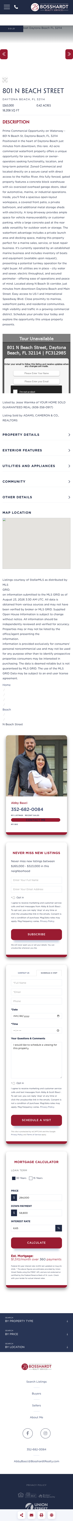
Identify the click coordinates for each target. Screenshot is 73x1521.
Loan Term (19, 1170)
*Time (14, 1024)
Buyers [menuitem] (36, 1393)
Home (7, 685)
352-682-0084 (17, 7)
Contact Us (23, 973)
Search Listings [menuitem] (36, 1381)
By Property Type (19, 1321)
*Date (14, 1009)
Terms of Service (34, 1135)
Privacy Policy (47, 921)
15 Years (37, 1178)
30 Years (21, 1178)
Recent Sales (32, 815)
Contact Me (35, 820)
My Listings (17, 815)
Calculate (36, 1242)
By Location (14, 1347)
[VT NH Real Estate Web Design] (36, 1508)
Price (15, 1191)
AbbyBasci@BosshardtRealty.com (36, 1461)
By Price (11, 1334)
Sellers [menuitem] (36, 1405)
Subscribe (36, 934)
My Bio (14, 824)
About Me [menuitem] (36, 1417)
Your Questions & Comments (28, 1038)
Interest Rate (20, 1221)
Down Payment (21, 1206)
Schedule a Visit (49, 973)
